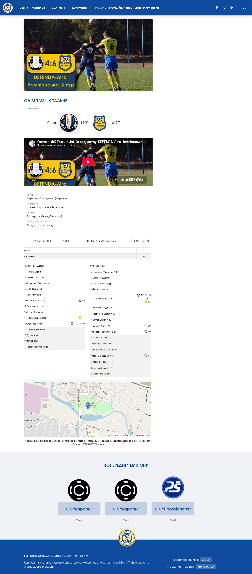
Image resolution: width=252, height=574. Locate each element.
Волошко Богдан (101, 356)
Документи (79, 7)
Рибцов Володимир (102, 307)
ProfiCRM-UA (206, 566)
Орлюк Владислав (102, 278)
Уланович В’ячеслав (103, 272)
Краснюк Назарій (101, 362)
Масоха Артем (100, 326)
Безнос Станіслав (35, 312)
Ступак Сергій (99, 320)
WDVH (206, 559)
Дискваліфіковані (147, 7)
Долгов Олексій (100, 368)
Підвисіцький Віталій (37, 318)
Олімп (27, 250)
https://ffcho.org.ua (132, 562)
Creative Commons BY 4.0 (71, 555)
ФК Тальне (29, 256)
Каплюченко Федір (102, 283)
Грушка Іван (32, 335)
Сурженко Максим (36, 306)
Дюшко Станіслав (35, 277)
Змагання (58, 7)
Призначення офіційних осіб (113, 7)
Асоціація (38, 7)
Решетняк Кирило (35, 300)
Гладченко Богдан (102, 374)
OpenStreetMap (132, 435)
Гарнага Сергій (34, 272)
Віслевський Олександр (104, 332)
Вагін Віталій (33, 341)
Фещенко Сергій (101, 289)
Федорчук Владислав (103, 350)
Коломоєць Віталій (36, 329)
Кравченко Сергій (101, 314)
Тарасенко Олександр (37, 347)
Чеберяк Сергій (34, 295)
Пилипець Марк (34, 289)
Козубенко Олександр (38, 283)
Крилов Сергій (99, 299)
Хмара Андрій (99, 266)
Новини (23, 7)
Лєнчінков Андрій (35, 266)
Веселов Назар (100, 344)
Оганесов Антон (35, 324)
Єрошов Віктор (100, 337)
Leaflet (110, 435)
